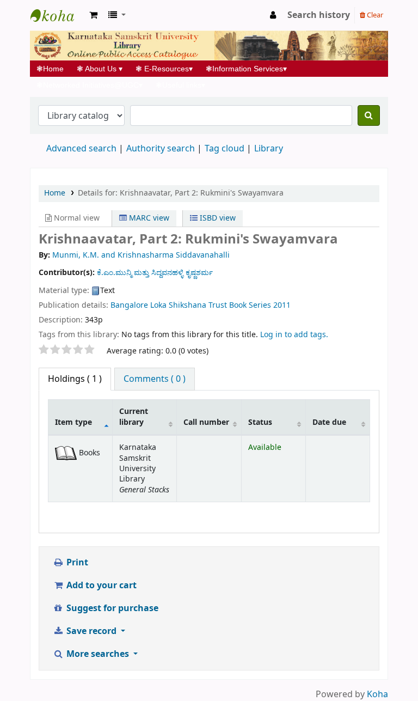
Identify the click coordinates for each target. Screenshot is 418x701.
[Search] (369, 115)
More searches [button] (97, 654)
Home (53, 68)
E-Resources (164, 68)
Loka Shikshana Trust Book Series (210, 305)
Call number (206, 422)
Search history (318, 15)
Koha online (57, 15)
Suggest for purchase (111, 608)
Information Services (246, 68)
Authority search (160, 148)
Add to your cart (100, 585)
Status (260, 422)
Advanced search (81, 148)
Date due (329, 422)
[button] (93, 15)
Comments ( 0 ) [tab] (155, 379)
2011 (282, 305)
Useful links (180, 85)
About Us (99, 68)
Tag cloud (224, 148)
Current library (133, 417)
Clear (374, 15)
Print (76, 562)
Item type (73, 422)
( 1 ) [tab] (75, 379)
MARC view (148, 218)
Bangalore (129, 305)
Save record (91, 631)
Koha (377, 694)
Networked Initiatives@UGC (89, 85)
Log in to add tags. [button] (294, 334)
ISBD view (217, 218)
